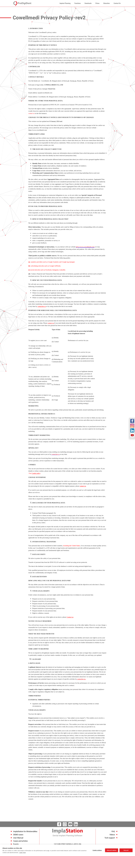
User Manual (18, 838)
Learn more (22, 852)
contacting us (55, 454)
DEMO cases (18, 835)
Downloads (88, 3)
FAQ (113, 831)
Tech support (110, 838)
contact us (31, 113)
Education (106, 3)
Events (16, 844)
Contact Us (117, 3)
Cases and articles (20, 841)
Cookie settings (97, 850)
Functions (77, 3)
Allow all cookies (111, 850)
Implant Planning (65, 3)
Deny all (126, 850)
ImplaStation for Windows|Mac (25, 831)
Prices (97, 3)
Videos (112, 835)
